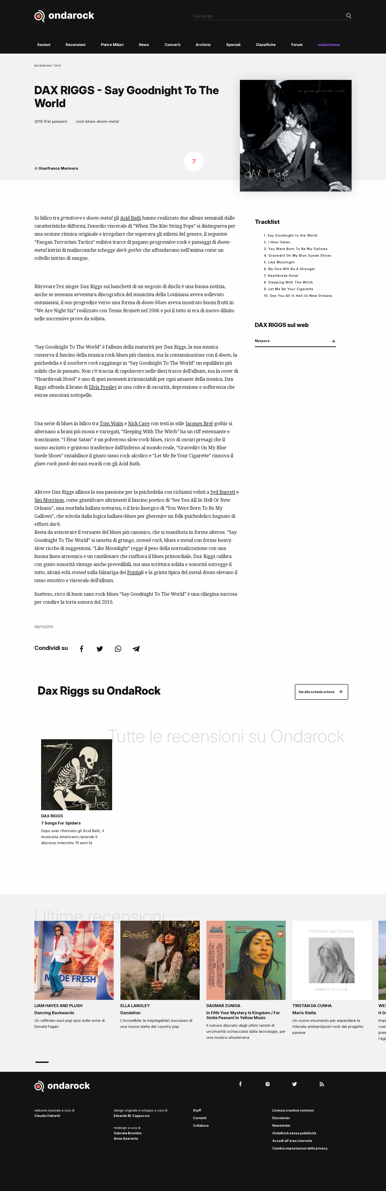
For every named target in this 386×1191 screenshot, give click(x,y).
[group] (74, 976)
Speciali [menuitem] (233, 44)
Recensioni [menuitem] (75, 44)
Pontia (134, 572)
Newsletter (281, 1125)
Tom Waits (111, 423)
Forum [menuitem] (296, 44)
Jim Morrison (49, 500)
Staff (197, 1110)
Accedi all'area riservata (292, 1141)
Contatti (199, 1118)
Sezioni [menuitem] (43, 44)
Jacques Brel (199, 423)
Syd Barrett (222, 492)
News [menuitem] (144, 44)
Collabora (201, 1125)
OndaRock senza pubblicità (294, 1133)
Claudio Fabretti (47, 1116)
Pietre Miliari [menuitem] (112, 44)
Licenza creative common (293, 1110)
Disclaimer (281, 1118)
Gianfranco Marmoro (58, 168)
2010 (57, 65)
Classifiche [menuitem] (266, 44)
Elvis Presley (103, 387)
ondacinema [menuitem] (329, 44)
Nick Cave (139, 423)
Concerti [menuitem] (172, 44)
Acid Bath (130, 218)
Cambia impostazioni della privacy (299, 1148)
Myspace (262, 341)
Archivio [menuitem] (203, 44)
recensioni (43, 65)
